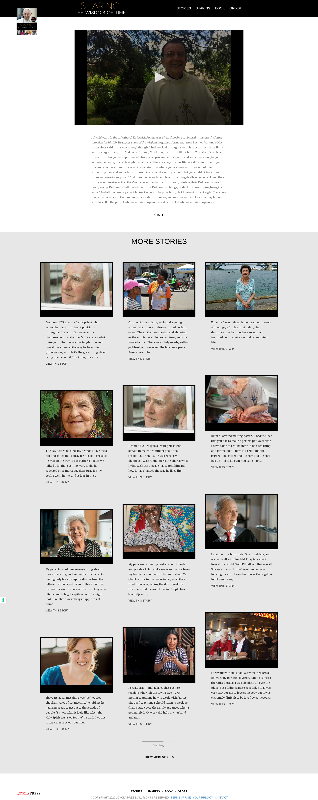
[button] (159, 77)
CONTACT (221, 797)
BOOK (220, 8)
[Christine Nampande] (76, 649)
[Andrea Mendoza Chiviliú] (159, 654)
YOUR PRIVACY (203, 797)
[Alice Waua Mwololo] (159, 531)
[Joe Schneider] (241, 521)
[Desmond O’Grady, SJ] (159, 412)
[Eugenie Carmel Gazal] (241, 289)
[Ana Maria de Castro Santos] (159, 289)
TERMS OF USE (181, 797)
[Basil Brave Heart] (76, 289)
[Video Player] (159, 77)
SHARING (203, 8)
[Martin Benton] (241, 403)
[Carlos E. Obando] (241, 639)
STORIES (184, 8)
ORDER (235, 8)
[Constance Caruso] (76, 412)
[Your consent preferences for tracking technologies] (3, 600)
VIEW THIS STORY (57, 363)
